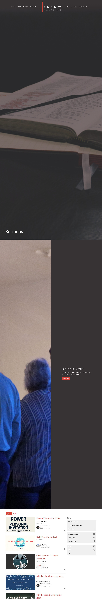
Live (75, 7)
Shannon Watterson (81, 534)
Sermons (33, 7)
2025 (81, 546)
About (19, 7)
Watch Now (66, 378)
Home (12, 7)
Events (25, 7)
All (69, 553)
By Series (15, 514)
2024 (81, 550)
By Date (9, 514)
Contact (69, 7)
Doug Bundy (81, 537)
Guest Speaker (81, 541)
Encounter (83, 7)
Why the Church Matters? (75, 525)
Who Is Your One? (73, 522)
